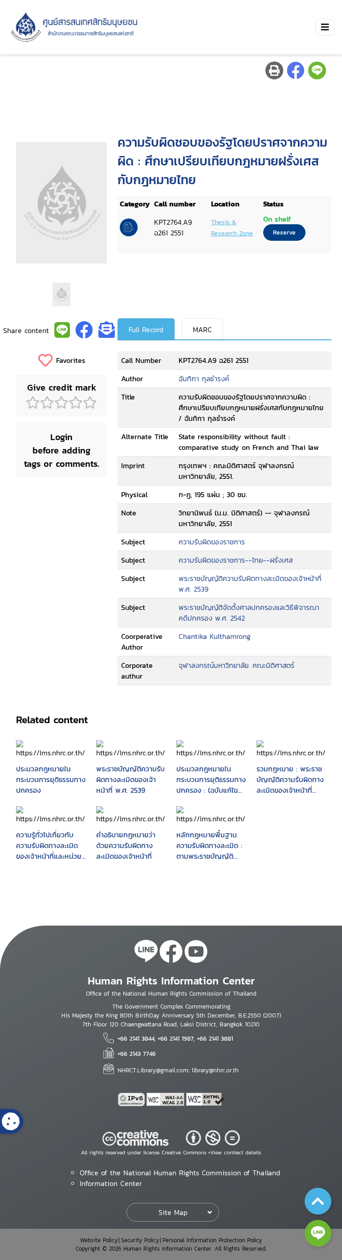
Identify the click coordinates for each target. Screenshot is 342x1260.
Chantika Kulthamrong (215, 636)
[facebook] (171, 953)
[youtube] (196, 953)
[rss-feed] (146, 953)
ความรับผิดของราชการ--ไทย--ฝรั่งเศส (236, 560)
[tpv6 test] (132, 1099)
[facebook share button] (296, 70)
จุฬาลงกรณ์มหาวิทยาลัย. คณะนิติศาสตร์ (236, 665)
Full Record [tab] (146, 329)
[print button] (274, 70)
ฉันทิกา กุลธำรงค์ (204, 378)
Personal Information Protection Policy (212, 1240)
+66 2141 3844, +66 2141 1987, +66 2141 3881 (175, 1038)
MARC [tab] (202, 329)
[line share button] (317, 70)
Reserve (284, 232)
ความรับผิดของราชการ (212, 541)
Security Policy (140, 1240)
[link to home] (72, 27)
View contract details (235, 1153)
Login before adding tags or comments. (61, 450)
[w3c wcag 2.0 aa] (167, 1099)
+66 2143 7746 (137, 1053)
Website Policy (99, 1240)
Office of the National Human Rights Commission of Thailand (180, 1172)
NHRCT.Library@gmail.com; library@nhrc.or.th (178, 1070)
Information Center (111, 1183)
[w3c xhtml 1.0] (205, 1099)
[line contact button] (318, 1233)
